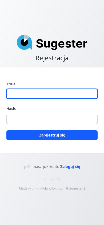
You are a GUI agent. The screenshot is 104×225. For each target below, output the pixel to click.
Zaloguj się (70, 166)
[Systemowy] (59, 179)
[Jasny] (45, 179)
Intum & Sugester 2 (71, 188)
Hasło (11, 108)
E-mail (12, 83)
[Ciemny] (52, 179)
